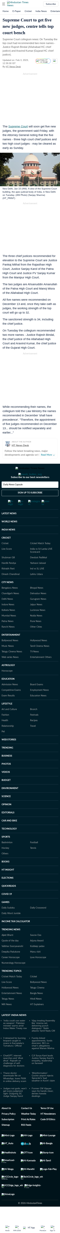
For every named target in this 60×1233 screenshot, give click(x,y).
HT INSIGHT (8, 882)
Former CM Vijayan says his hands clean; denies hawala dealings (42, 1105)
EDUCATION (8, 692)
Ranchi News (8, 640)
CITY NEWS (7, 595)
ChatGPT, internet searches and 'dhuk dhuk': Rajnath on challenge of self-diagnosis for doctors (13, 1073)
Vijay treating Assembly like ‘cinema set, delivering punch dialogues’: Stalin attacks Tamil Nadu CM (43, 1038)
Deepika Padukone (11, 964)
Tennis (33, 861)
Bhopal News (36, 601)
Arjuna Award (37, 953)
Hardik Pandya (9, 576)
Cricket (28, 11)
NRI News (7, 1017)
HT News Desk (13, 66)
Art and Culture (9, 722)
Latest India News (14, 1028)
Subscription (8, 1132)
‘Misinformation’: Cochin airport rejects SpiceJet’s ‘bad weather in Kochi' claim (43, 1089)
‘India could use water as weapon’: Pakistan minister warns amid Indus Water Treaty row (15, 1037)
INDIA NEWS (8, 542)
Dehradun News (38, 606)
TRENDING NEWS (11, 942)
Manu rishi (35, 964)
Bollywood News (10, 653)
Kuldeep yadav (37, 959)
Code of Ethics (47, 1132)
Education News (38, 708)
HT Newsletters (48, 1127)
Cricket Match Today (40, 556)
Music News (8, 659)
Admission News (10, 697)
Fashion (5, 728)
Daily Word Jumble (11, 926)
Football (34, 855)
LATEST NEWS (9, 526)
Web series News (10, 670)
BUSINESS (7, 769)
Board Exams (36, 697)
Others (5, 866)
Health (5, 733)
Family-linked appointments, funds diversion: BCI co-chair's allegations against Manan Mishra (43, 1055)
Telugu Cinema (37, 1000)
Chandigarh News (10, 606)
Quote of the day (10, 953)
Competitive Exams (11, 703)
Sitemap (6, 1138)
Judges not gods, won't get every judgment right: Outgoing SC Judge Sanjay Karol (15, 1105)
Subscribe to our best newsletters (30, 490)
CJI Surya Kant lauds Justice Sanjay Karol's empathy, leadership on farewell (43, 1072)
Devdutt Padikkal (38, 570)
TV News (34, 664)
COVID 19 (7, 907)
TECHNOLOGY (9, 841)
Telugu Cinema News (12, 664)
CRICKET (6, 551)
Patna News (7, 634)
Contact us (26, 1121)
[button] (4, 4)
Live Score (7, 562)
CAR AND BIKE (9, 833)
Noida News (36, 628)
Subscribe (51, 4)
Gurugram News (38, 612)
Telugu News (8, 1012)
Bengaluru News (10, 601)
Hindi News (36, 1012)
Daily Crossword (38, 920)
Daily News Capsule (13, 497)
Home (6, 11)
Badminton (7, 855)
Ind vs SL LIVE (37, 581)
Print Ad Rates (28, 1132)
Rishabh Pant (8, 581)
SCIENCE (6, 809)
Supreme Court (18, 126)
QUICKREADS (9, 899)
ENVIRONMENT (10, 801)
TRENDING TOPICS (11, 984)
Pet (3, 744)
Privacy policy (9, 1127)
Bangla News (36, 1006)
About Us (6, 1121)
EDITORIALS (8, 825)
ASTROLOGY (8, 678)
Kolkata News (8, 623)
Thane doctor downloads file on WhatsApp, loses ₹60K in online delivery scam (14, 1089)
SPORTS (6, 850)
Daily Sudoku (8, 920)
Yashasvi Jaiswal (38, 576)
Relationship (8, 739)
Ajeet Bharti (7, 948)
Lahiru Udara (36, 587)
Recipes (34, 733)
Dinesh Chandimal (11, 587)
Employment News (39, 703)
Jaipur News (36, 617)
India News (41, 11)
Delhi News (7, 612)
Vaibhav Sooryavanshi (12, 959)
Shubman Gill (8, 570)
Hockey (5, 861)
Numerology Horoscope (13, 976)
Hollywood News (38, 653)
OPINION (6, 817)
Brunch (33, 722)
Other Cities (36, 640)
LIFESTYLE (7, 716)
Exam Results (8, 708)
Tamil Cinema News (39, 659)
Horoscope (7, 684)
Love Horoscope (38, 970)
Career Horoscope (11, 970)
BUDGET (6, 793)
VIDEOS (6, 785)
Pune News (35, 634)
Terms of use (46, 1121)
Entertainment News (12, 1006)
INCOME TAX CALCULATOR (16, 934)
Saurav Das (35, 948)
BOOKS (5, 874)
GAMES (5, 915)
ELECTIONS (7, 891)
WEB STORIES (9, 752)
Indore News (8, 617)
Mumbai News (9, 628)
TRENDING (7, 760)
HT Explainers (37, 1017)
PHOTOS (6, 777)
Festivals (34, 728)
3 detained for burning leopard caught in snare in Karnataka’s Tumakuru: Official (14, 1054)
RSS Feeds (26, 1138)
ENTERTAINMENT (11, 648)
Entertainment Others (41, 670)
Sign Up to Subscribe (30, 505)
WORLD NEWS (9, 534)
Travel (33, 739)
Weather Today (28, 1127)
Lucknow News (37, 623)
